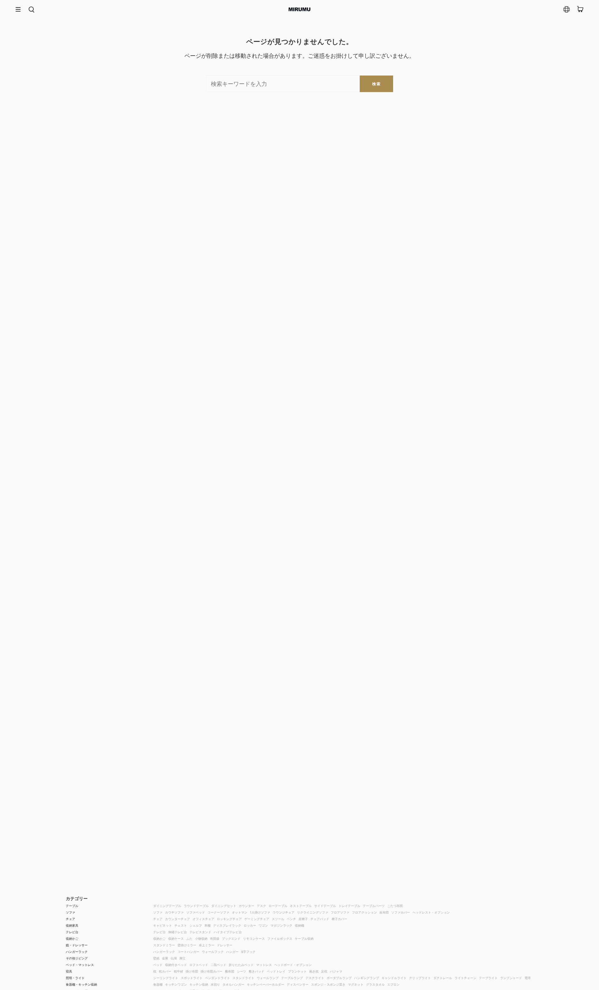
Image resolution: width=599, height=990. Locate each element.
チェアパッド (319, 919)
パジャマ (336, 971)
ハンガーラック (77, 951)
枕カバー (165, 971)
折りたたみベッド (241, 965)
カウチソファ (174, 912)
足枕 (324, 971)
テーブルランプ (292, 978)
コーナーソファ (218, 912)
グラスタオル (375, 984)
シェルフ (195, 925)
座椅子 (303, 919)
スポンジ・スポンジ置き (328, 984)
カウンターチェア (177, 919)
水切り (215, 984)
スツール (278, 919)
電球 (527, 978)
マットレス (264, 965)
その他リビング (77, 958)
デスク (261, 906)
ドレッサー (224, 945)
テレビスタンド (200, 932)
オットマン (239, 912)
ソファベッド (195, 912)
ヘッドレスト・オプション (431, 912)
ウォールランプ (268, 978)
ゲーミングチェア (256, 919)
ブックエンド (231, 938)
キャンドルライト (394, 978)
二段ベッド (218, 965)
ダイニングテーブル (167, 906)
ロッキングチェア (229, 919)
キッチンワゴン (176, 984)
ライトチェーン (465, 978)
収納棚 (299, 925)
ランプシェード (511, 978)
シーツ (241, 971)
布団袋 (214, 938)
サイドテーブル (325, 906)
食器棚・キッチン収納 (81, 984)
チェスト (180, 925)
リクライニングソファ (312, 912)
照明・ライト (75, 978)
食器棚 (158, 984)
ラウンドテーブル (196, 906)
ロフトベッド (198, 965)
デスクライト (314, 978)
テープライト (488, 978)
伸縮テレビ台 (177, 932)
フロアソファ (340, 912)
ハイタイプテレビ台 (228, 932)
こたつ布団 (395, 906)
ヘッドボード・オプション (293, 965)
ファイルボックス (279, 938)
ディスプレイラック (227, 925)
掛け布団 (192, 971)
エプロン (393, 984)
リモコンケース (254, 938)
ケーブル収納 (304, 938)
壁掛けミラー (187, 945)
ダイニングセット (223, 906)
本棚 (207, 925)
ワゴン (263, 925)
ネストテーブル (301, 906)
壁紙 (156, 958)
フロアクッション (364, 912)
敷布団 (229, 971)
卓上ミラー (206, 945)
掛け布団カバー (211, 971)
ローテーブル (278, 906)
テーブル (72, 906)
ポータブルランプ (339, 978)
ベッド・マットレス (80, 965)
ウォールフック (213, 951)
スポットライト (191, 978)
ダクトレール (442, 978)
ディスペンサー (298, 984)
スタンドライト (243, 978)
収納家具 (72, 925)
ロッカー (250, 925)
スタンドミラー (164, 945)
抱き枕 (314, 971)
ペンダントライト (217, 978)
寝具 (69, 971)
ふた (189, 938)
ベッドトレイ (276, 971)
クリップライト (420, 978)
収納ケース (176, 938)
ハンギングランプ (366, 978)
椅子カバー (339, 919)
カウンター (246, 906)
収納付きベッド (176, 965)
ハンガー (232, 951)
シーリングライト (165, 978)
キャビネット (162, 925)
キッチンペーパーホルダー (265, 984)
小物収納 (201, 938)
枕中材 (178, 971)
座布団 (384, 912)
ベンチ (291, 919)
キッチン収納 (198, 984)
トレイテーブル (349, 906)
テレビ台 (72, 932)
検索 (376, 83)
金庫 (165, 958)
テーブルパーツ (374, 906)
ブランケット (297, 971)
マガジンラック (281, 925)
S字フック (248, 951)
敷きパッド (256, 971)
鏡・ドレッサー (77, 945)
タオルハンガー (233, 984)
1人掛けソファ (260, 912)
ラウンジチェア (284, 912)
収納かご (72, 938)
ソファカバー (400, 912)
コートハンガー (188, 951)
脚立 (182, 958)
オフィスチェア (203, 919)
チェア (70, 919)
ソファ (70, 912)
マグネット (355, 984)
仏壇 (174, 958)
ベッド (158, 965)
